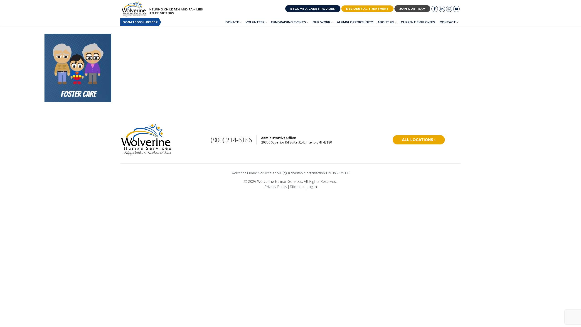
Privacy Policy (275, 186)
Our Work (321, 22)
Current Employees (418, 22)
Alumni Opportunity (355, 22)
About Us (385, 22)
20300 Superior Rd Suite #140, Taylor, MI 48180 (296, 142)
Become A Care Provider (312, 8)
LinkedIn (442, 9)
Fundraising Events (288, 22)
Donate (232, 22)
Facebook (434, 9)
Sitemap (297, 186)
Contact (448, 22)
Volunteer (255, 22)
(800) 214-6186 (231, 139)
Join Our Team (412, 8)
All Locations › (419, 140)
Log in (312, 186)
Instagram (449, 9)
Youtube (456, 9)
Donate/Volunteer (140, 22)
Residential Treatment (367, 8)
